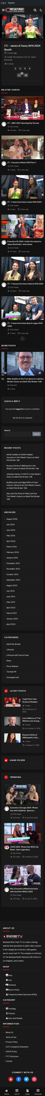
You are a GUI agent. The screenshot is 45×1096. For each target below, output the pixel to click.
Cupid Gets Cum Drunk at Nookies (30, 700)
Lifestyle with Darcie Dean (17, 655)
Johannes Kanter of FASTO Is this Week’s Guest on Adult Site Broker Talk (23, 475)
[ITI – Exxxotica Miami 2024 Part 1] (22, 147)
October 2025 (12, 574)
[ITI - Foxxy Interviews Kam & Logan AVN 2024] (25, 68)
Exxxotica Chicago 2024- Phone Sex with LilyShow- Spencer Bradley (24, 809)
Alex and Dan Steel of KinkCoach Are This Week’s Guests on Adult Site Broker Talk (23, 496)
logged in (20, 409)
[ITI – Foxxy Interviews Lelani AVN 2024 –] (22, 187)
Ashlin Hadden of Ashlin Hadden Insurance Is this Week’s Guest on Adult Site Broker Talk (22, 457)
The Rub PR (11, 672)
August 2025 (11, 585)
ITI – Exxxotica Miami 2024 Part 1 (21, 162)
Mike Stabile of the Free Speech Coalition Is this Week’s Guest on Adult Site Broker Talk (22, 380)
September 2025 (13, 580)
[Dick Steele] (3, 124)
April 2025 (10, 607)
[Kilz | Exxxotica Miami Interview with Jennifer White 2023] (22, 875)
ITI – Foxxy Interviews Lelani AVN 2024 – (25, 202)
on (32, 728)
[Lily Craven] (6, 847)
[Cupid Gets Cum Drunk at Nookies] (12, 702)
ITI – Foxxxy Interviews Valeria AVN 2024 (25, 284)
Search (7, 430)
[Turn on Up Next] (20, 68)
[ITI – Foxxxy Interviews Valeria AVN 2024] (22, 268)
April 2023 (10, 624)
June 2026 (10, 530)
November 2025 (13, 569)
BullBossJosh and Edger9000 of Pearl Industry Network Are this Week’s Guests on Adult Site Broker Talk (23, 485)
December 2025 (13, 563)
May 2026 (10, 535)
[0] (19, 75)
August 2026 (11, 519)
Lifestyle (10, 649)
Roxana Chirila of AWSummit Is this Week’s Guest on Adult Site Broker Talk (22, 467)
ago (12, 53)
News (8, 660)
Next (39, 373)
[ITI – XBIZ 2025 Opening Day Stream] (22, 108)
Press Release (12, 666)
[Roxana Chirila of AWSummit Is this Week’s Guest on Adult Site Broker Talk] (12, 737)
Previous (5, 373)
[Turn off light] (15, 68)
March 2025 (11, 613)
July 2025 (10, 591)
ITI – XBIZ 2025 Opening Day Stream (23, 123)
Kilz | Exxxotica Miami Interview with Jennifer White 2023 (24, 890)
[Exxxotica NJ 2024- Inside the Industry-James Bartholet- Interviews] (22, 226)
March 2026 (11, 546)
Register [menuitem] (11, 3)
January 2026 (12, 558)
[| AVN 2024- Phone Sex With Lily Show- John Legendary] (22, 833)
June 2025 (10, 596)
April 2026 (10, 541)
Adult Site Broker (13, 644)
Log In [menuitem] (3, 3)
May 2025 (10, 602)
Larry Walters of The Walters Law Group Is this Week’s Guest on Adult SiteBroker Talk (31, 719)
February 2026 (12, 552)
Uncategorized (12, 677)
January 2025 (12, 619)
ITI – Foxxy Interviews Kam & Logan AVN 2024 (24, 324)
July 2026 (10, 524)
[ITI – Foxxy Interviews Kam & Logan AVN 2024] (22, 308)
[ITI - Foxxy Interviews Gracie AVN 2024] (30, 68)
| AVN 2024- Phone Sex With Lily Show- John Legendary (24, 848)
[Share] (26, 75)
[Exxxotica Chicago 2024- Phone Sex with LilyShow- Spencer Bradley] (22, 794)
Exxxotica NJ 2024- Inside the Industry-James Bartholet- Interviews (24, 242)
